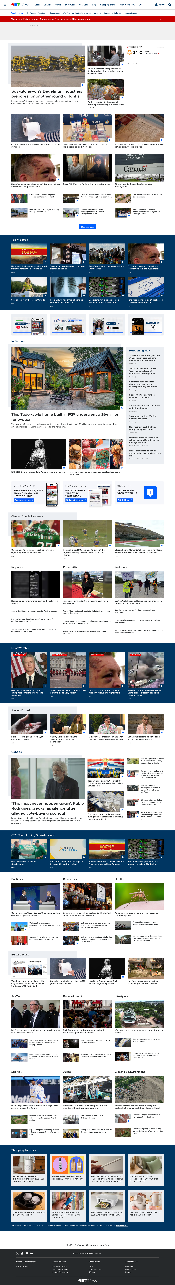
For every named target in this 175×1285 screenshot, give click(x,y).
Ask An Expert (131, 13)
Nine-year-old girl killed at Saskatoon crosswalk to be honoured (145, 301)
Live (140, 5)
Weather (42, 13)
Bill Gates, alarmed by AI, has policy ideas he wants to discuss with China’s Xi (35, 1031)
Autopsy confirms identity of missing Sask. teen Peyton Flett (85, 602)
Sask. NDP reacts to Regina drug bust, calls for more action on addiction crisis (85, 145)
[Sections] (5, 4)
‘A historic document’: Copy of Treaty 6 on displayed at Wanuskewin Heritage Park (139, 145)
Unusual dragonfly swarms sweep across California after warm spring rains (148, 1131)
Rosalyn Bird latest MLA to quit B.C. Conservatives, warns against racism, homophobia (105, 783)
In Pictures (70, 5)
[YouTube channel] (27, 1253)
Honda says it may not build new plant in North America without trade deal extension (85, 1107)
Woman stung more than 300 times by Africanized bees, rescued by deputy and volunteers (147, 938)
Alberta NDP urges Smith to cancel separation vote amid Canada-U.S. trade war (151, 815)
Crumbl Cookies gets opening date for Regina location (34, 611)
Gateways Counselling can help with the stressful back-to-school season (106, 738)
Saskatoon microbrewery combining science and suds (67, 267)
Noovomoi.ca (130, 1269)
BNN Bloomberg (95, 1269)
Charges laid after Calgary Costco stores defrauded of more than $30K (152, 802)
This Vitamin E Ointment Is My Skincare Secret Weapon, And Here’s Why (66, 1214)
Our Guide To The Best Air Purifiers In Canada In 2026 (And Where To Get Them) (28, 1179)
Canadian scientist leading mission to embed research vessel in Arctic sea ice (44, 1056)
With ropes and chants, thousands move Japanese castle (139, 1031)
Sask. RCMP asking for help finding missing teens (86, 184)
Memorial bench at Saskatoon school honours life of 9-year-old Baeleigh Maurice (146, 212)
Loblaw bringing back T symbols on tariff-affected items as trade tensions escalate (87, 914)
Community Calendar (113, 13)
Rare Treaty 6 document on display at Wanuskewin (107, 267)
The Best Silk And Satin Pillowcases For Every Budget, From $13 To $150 (144, 1179)
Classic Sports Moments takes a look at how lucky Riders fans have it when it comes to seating (138, 551)
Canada (48, 5)
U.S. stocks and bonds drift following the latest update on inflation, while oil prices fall (96, 939)
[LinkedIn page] (31, 1253)
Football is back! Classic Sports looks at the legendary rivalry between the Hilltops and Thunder (84, 552)
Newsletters (104, 1245)
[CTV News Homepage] (20, 4)
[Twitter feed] (17, 1253)
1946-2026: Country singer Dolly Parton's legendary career (38, 472)
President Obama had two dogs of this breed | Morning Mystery (66, 862)
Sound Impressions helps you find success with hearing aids (144, 738)
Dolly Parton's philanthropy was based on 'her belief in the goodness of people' (85, 1031)
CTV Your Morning (87, 5)
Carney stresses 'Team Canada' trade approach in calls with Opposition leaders (35, 914)
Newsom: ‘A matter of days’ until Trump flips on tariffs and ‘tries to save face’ (27, 692)
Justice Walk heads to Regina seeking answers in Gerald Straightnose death (93, 212)
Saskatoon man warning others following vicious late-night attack (143, 267)
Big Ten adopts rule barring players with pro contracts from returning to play (44, 1132)
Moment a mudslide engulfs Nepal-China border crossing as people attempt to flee (144, 692)
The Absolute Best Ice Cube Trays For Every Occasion (29, 1213)
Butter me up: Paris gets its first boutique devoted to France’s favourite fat (146, 1055)
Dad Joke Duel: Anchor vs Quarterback (23, 862)
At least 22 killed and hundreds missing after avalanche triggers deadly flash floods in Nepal (137, 1107)
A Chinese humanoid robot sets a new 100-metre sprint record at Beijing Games (43, 1042)
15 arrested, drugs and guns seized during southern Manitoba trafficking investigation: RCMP (105, 816)
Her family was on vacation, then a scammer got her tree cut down (144, 982)
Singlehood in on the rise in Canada (28, 300)
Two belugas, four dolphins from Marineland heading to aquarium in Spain (152, 761)
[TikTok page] (22, 1253)
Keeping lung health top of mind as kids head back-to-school (66, 301)
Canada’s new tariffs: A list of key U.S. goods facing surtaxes (68, 982)
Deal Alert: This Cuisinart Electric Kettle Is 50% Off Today (145, 1213)
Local (37, 5)
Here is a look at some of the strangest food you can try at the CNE (95, 473)
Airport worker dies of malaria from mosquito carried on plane (136, 914)
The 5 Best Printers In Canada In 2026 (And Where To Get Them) (106, 1213)
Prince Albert (54, 13)
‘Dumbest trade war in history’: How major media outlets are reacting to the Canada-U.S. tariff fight (28, 983)
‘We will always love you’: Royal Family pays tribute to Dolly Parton (68, 691)
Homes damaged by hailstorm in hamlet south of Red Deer (146, 1116)
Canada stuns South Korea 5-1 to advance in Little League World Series (43, 1118)
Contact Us (79, 1245)
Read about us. (122, 1225)
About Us (69, 1245)
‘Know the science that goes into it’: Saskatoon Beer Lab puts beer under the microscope (105, 71)
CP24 (91, 1266)
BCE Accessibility (22, 1266)
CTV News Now (127, 5)
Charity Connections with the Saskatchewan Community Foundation (63, 739)
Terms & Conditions (60, 1269)
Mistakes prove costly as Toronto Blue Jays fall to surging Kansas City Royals (34, 1107)
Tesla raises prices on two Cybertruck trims (92, 1117)
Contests (97, 13)
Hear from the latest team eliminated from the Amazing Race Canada (29, 267)
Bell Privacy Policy (59, 1266)
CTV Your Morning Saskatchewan (76, 13)
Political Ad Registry (60, 1272)
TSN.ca (92, 1272)
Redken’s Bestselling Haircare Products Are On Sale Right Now (67, 1177)
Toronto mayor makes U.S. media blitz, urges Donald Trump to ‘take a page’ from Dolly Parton (152, 774)
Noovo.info (129, 1266)
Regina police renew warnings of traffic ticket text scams (34, 602)
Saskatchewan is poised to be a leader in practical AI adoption (104, 301)
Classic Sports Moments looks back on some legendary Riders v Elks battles (32, 551)
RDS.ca (128, 1272)
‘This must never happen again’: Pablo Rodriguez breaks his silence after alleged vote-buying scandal (47, 808)
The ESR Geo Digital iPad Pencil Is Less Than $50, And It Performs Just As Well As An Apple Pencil (107, 1179)
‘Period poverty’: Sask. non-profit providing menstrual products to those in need (106, 104)
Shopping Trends (108, 5)
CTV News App (92, 1245)
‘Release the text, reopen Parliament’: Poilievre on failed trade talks (44, 925)
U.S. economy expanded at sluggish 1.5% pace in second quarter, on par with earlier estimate (96, 925)
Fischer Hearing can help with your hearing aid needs (27, 738)
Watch (58, 5)
